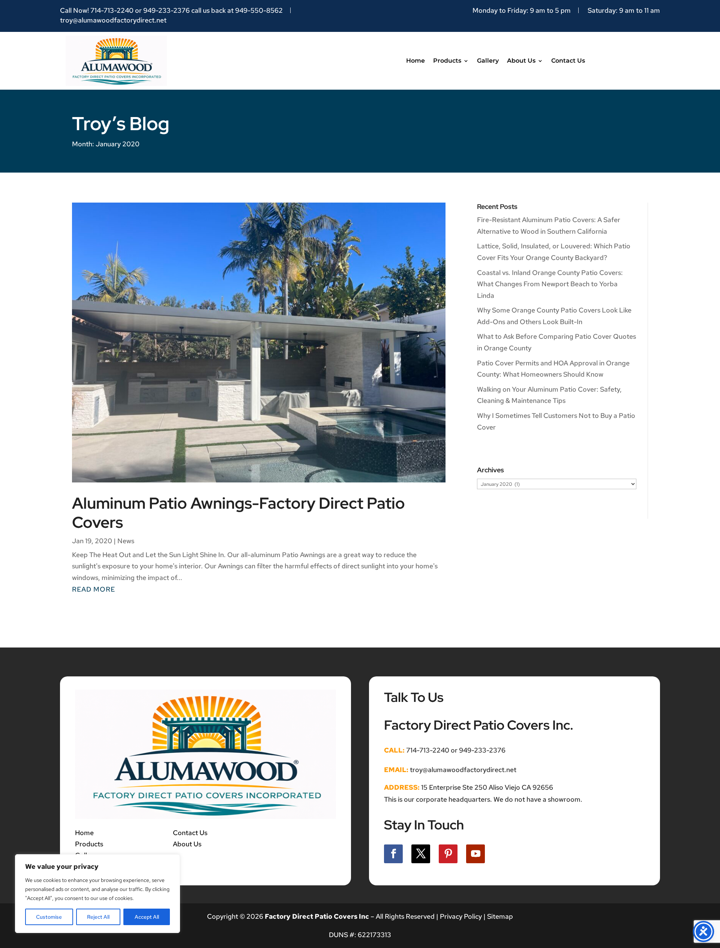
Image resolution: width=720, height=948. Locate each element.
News (125, 540)
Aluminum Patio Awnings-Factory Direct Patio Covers (238, 512)
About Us (521, 60)
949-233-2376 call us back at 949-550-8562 (213, 10)
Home (415, 60)
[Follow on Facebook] (393, 853)
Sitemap (500, 916)
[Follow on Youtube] (475, 853)
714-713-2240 (112, 10)
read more (93, 589)
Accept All (147, 916)
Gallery (488, 60)
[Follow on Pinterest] (448, 853)
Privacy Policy (460, 916)
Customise (49, 916)
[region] (97, 893)
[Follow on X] (420, 853)
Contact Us (568, 60)
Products (447, 60)
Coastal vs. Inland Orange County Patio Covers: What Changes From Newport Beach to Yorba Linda (550, 284)
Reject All (98, 916)
